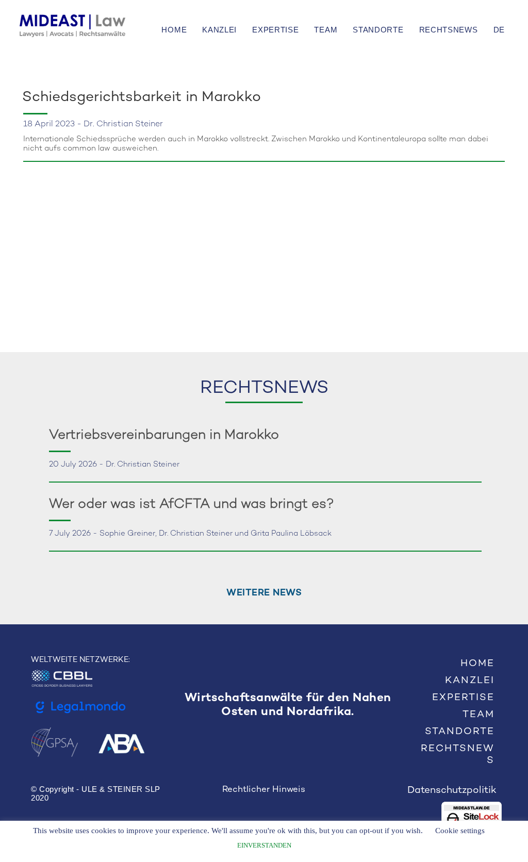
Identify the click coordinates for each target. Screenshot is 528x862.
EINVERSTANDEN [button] (264, 845)
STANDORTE (378, 29)
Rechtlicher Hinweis (263, 789)
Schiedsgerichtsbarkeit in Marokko (141, 97)
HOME (174, 29)
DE (499, 29)
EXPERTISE (275, 29)
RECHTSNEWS (448, 29)
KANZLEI (219, 29)
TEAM (325, 29)
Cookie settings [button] (460, 830)
